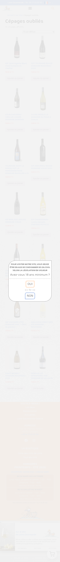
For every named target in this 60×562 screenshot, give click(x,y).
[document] (30, 281)
